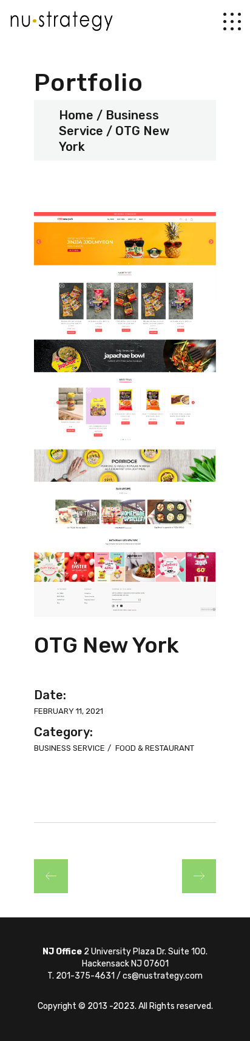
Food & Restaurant (154, 748)
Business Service (70, 748)
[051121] (125, 414)
